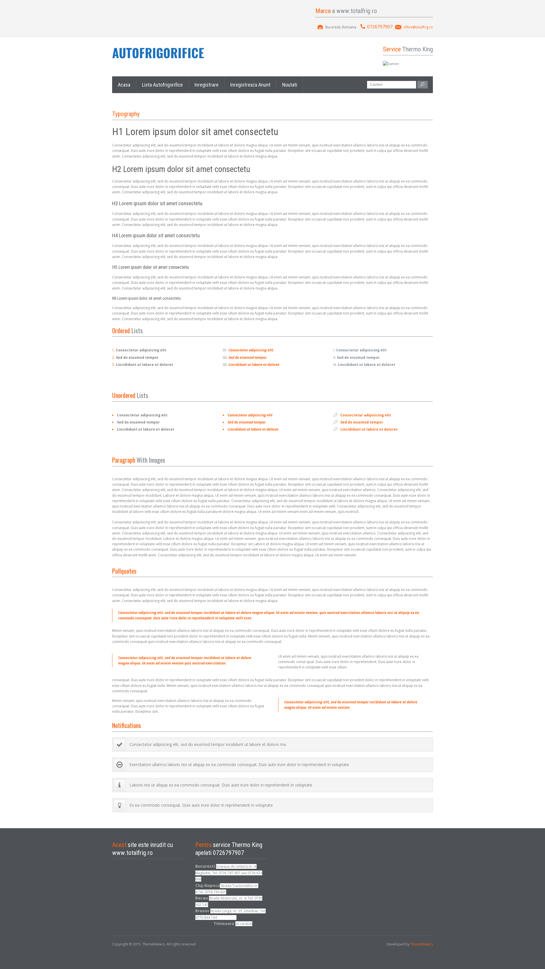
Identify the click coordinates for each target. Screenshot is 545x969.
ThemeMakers (421, 944)
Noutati (289, 85)
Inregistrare (206, 85)
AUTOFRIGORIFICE (158, 52)
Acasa (124, 85)
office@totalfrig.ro (418, 27)
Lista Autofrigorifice (162, 85)
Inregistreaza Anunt (250, 85)
